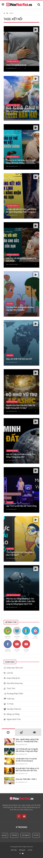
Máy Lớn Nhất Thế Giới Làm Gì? (19, 359)
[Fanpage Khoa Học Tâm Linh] (7, 646)
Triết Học (10, 548)
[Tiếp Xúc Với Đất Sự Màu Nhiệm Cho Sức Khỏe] (21, 245)
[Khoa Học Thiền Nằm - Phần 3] (9, 780)
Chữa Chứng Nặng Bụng (16, 65)
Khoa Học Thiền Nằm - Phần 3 (26, 779)
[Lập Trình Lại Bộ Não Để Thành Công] (21, 490)
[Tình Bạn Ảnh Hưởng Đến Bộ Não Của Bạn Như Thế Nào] (21, 294)
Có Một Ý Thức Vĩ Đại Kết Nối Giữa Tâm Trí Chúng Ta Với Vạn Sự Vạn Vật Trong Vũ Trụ (21, 111)
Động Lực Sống (13, 714)
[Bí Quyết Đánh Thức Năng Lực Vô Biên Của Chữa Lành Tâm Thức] (9, 770)
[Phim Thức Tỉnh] (19, 4)
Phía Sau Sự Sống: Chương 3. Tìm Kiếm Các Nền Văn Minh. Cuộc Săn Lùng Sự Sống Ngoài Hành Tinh (20, 601)
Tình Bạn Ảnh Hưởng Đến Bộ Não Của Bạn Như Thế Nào (20, 308)
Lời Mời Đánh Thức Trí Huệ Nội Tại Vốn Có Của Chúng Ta (26, 760)
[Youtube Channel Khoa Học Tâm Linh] (16, 646)
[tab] (8, 732)
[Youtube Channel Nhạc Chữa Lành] (26, 646)
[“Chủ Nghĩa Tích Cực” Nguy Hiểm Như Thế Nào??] (21, 539)
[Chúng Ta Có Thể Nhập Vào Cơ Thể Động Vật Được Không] (21, 147)
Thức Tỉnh (11, 688)
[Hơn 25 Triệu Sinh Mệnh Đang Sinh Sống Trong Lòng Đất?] (21, 441)
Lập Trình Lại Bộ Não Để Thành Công (21, 506)
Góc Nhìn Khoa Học (13, 595)
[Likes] (20, 853)
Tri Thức (10, 303)
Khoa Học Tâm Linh (13, 105)
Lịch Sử (10, 673)
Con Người (22, 835)
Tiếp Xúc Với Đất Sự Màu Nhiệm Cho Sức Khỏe (21, 259)
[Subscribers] (22, 853)
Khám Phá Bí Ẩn (12, 401)
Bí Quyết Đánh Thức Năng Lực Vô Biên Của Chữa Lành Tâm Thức (27, 769)
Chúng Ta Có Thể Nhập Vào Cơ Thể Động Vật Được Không (20, 161)
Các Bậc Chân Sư (12, 61)
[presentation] (8, 732)
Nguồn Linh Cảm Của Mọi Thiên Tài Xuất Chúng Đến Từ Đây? (20, 406)
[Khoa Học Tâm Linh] (7, 632)
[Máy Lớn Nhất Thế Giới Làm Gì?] (21, 343)
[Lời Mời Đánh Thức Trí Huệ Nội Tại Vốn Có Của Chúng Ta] (9, 761)
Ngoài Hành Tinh (14, 719)
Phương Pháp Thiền (15, 693)
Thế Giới (11, 835)
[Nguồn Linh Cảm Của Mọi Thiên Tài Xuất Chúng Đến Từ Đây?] (21, 392)
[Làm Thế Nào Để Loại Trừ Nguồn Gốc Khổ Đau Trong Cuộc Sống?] (9, 751)
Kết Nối (11, 13)
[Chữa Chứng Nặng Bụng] (21, 49)
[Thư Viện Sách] (16, 632)
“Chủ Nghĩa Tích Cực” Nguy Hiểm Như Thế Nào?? (20, 553)
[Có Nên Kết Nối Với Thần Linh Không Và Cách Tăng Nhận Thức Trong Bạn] (21, 196)
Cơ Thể (33, 835)
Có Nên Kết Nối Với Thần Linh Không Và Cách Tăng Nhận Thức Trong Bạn (21, 210)
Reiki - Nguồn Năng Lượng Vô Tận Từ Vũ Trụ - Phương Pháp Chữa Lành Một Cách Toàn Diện (27, 740)
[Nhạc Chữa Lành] (26, 632)
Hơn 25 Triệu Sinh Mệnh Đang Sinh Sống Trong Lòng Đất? (20, 455)
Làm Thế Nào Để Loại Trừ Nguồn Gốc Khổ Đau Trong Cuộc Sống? (27, 750)
